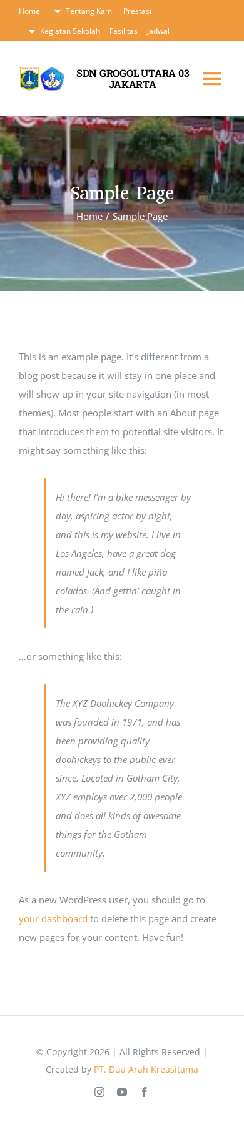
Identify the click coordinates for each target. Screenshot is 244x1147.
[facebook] (145, 1092)
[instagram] (99, 1092)
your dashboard (53, 918)
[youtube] (122, 1092)
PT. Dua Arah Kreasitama (146, 1069)
